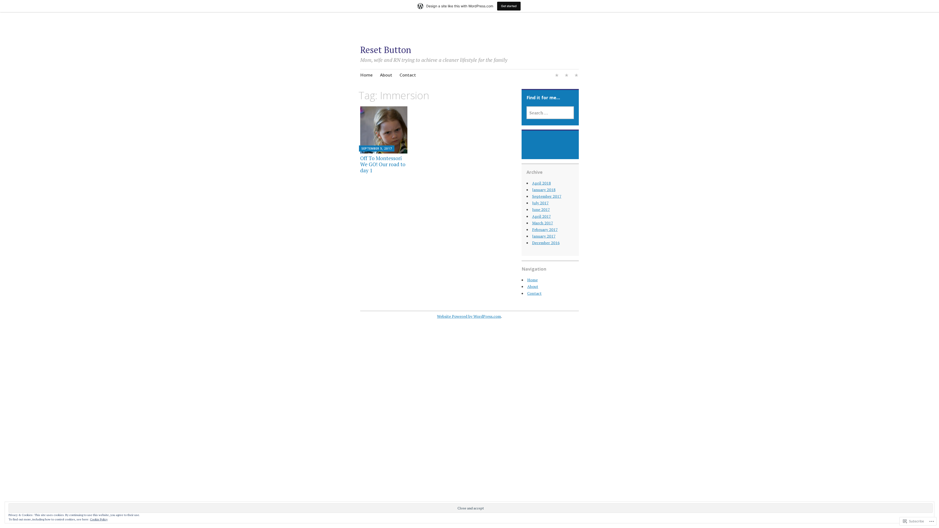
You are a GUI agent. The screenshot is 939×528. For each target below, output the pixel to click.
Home (366, 75)
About (386, 75)
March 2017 (542, 223)
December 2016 (546, 242)
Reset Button (385, 49)
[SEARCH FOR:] (550, 112)
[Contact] (576, 76)
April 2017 (541, 216)
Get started (509, 6)
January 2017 (544, 236)
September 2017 (546, 196)
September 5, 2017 (376, 148)
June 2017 (541, 209)
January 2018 (544, 189)
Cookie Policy (99, 519)
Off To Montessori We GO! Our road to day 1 (382, 164)
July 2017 (540, 203)
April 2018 (541, 183)
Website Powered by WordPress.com (469, 316)
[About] (566, 76)
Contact (408, 75)
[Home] (556, 76)
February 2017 (545, 229)
